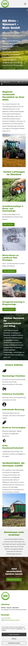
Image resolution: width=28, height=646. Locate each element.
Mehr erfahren (8, 224)
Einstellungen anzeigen (14, 643)
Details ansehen (9, 309)
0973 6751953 (6, 618)
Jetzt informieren (9, 271)
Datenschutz (19, 628)
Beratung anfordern (14, 579)
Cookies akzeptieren (14, 634)
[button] (25, 4)
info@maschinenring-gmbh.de (12, 620)
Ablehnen (14, 638)
